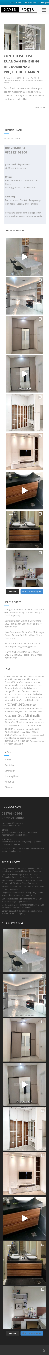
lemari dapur (25, 725)
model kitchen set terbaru (27, 735)
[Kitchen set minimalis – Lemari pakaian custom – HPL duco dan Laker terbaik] (19, 13)
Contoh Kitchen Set (13, 682)
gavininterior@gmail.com (17, 164)
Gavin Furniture (30, 688)
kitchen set (14, 704)
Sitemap (9, 787)
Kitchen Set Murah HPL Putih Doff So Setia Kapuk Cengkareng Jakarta (22, 645)
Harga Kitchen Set (15, 691)
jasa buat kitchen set (16, 697)
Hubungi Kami (12, 776)
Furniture (40, 685)
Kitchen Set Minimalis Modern (15, 719)
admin (27, 78)
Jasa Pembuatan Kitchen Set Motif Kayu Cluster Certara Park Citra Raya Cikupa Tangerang (24, 635)
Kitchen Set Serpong (30, 722)
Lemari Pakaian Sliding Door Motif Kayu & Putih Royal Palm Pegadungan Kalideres (22, 900)
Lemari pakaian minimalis (23, 729)
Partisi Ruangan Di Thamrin (32, 80)
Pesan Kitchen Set (15, 744)
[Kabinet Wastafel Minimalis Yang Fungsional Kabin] (24, 529)
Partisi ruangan (15, 80)
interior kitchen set (19, 694)
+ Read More (40, 107)
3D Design (10, 770)
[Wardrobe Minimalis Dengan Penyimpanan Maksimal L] (24, 334)
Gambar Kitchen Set (14, 688)
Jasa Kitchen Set (15, 700)
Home (8, 759)
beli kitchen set (37, 676)
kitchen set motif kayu (34, 719)
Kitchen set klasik (33, 711)
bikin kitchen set (12, 679)
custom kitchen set (32, 682)
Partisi (6, 80)
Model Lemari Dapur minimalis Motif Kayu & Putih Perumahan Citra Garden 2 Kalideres (23, 906)
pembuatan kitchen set (16, 740)
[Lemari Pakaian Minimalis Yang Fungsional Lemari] (24, 374)
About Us (9, 781)
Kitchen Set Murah (13, 722)
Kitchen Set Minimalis (22, 715)
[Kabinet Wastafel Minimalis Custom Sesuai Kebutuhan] (24, 490)
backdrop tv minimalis (22, 676)
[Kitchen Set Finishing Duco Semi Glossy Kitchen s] (24, 257)
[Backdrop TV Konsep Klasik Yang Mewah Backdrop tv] (24, 451)
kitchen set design (22, 708)
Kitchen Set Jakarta (16, 711)
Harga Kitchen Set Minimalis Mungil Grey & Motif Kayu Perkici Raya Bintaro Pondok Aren (23, 654)
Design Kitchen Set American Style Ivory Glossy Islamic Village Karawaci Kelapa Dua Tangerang (24, 612)
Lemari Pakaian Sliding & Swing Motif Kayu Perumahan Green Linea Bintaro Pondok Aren (23, 623)
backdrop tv (9, 676)
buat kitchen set (30, 679)
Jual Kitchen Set (32, 700)
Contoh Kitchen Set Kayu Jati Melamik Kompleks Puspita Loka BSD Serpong (22, 912)
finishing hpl (31, 685)
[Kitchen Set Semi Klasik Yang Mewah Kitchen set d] (24, 296)
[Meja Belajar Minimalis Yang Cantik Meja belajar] (24, 568)
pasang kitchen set (28, 738)
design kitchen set (18, 685)
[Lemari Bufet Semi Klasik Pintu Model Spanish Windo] (24, 412)
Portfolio (7, 82)
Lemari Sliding (25, 732)
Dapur (6, 685)
